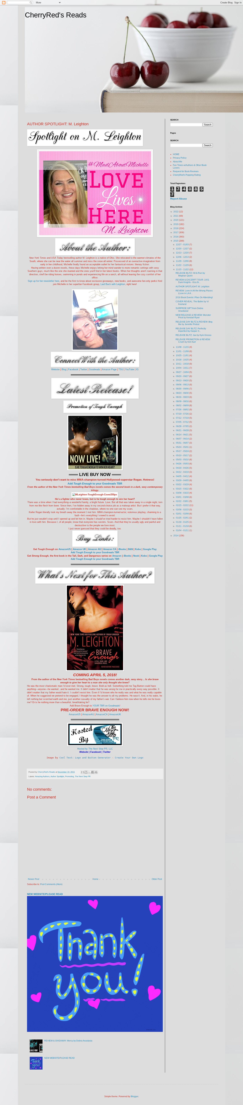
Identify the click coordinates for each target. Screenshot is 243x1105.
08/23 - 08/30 (182, 393)
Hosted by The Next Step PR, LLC (95, 748)
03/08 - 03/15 (182, 493)
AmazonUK (115, 714)
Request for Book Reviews (186, 171)
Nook (136, 555)
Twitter (83, 369)
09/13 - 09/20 (182, 380)
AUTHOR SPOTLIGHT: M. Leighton (192, 286)
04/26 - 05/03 (182, 463)
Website (55, 369)
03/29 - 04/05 (182, 480)
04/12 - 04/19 (182, 472)
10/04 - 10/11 (182, 368)
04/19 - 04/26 (182, 468)
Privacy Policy (179, 158)
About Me (177, 161)
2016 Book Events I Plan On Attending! (194, 297)
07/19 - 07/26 (182, 414)
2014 (176, 535)
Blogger (134, 1096)
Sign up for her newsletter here (43, 281)
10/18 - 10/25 (182, 359)
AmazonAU (88, 714)
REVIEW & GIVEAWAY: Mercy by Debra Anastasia (68, 1040)
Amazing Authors (42, 776)
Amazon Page (109, 369)
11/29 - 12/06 (182, 261)
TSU (120, 369)
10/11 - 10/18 (182, 364)
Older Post (157, 879)
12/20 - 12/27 (182, 248)
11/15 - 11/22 (182, 269)
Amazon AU (94, 549)
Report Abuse (178, 198)
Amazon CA (109, 549)
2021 (176, 216)
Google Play (150, 549)
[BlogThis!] (86, 772)
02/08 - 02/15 (182, 509)
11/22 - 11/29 (182, 265)
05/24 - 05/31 (182, 447)
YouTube (129, 369)
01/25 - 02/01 (182, 518)
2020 (176, 220)
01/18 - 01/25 (182, 522)
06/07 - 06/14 (182, 439)
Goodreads (94, 369)
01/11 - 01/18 (182, 526)
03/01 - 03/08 (182, 497)
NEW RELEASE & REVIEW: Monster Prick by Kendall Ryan (193, 316)
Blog (64, 369)
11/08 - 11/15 (182, 347)
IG (137, 369)
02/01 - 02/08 (182, 513)
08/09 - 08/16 (182, 401)
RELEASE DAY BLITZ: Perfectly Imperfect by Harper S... (191, 329)
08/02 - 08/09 (182, 405)
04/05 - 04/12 (182, 476)
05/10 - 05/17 (182, 455)
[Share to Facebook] (92, 772)
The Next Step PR (83, 776)
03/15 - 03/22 (182, 489)
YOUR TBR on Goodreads (106, 705)
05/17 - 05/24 (182, 451)
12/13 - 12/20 (182, 253)
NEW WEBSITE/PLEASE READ (45, 894)
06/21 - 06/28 (182, 430)
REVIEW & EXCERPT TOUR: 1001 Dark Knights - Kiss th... (192, 281)
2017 (176, 232)
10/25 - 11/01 (182, 355)
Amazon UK (79, 549)
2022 (176, 211)
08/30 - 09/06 (182, 388)
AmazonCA (101, 714)
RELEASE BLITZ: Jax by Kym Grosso (193, 335)
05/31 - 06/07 (182, 443)
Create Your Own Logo (129, 757)
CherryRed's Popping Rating (187, 175)
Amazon (116, 555)
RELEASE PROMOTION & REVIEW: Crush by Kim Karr (193, 340)
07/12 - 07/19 (182, 418)
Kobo (138, 549)
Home (95, 879)
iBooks (122, 549)
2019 (176, 224)
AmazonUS (65, 549)
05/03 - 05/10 (182, 459)
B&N (130, 549)
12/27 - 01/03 (182, 244)
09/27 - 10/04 (182, 372)
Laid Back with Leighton (113, 284)
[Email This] (82, 772)
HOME (176, 154)
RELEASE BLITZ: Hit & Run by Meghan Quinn (190, 274)
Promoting (69, 776)
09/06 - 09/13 (182, 384)
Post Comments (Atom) (51, 884)
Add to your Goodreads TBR (95, 483)
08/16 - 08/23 (182, 397)
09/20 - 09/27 (182, 376)
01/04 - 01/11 (182, 530)
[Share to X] (89, 772)
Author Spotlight (57, 776)
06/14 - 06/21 (182, 434)
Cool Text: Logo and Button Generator (85, 757)
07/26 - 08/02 (182, 409)
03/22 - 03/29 (182, 484)
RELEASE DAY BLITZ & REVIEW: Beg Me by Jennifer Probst (194, 323)
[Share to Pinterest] (96, 772)
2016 (176, 236)
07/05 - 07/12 (182, 422)
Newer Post (33, 879)
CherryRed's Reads (55, 15)
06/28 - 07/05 (182, 426)
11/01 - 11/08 (182, 351)
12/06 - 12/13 (182, 257)
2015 (176, 241)
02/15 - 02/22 (182, 505)
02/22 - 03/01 (182, 501)
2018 (176, 228)
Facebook (73, 369)
